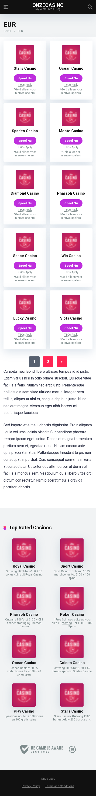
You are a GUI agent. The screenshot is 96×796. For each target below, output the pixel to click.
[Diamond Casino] (25, 187)
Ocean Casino (71, 68)
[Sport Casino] (72, 560)
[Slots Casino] (71, 312)
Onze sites (48, 778)
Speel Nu (25, 78)
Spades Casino (25, 131)
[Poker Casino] (72, 608)
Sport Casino (72, 566)
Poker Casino (72, 614)
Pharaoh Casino (71, 193)
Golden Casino (72, 663)
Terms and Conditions (59, 786)
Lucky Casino (25, 318)
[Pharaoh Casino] (71, 187)
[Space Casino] (25, 250)
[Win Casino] (71, 250)
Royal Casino (24, 566)
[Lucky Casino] (25, 312)
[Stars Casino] (25, 62)
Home (7, 31)
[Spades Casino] (25, 125)
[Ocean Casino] (71, 62)
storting (67, 623)
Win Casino (71, 256)
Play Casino (24, 711)
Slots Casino (71, 318)
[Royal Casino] (24, 560)
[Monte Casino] (71, 125)
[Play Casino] (24, 705)
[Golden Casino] (72, 657)
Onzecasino (48, 5)
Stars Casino (25, 68)
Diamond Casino (25, 193)
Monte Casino (71, 131)
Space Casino (25, 256)
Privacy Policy (31, 786)
